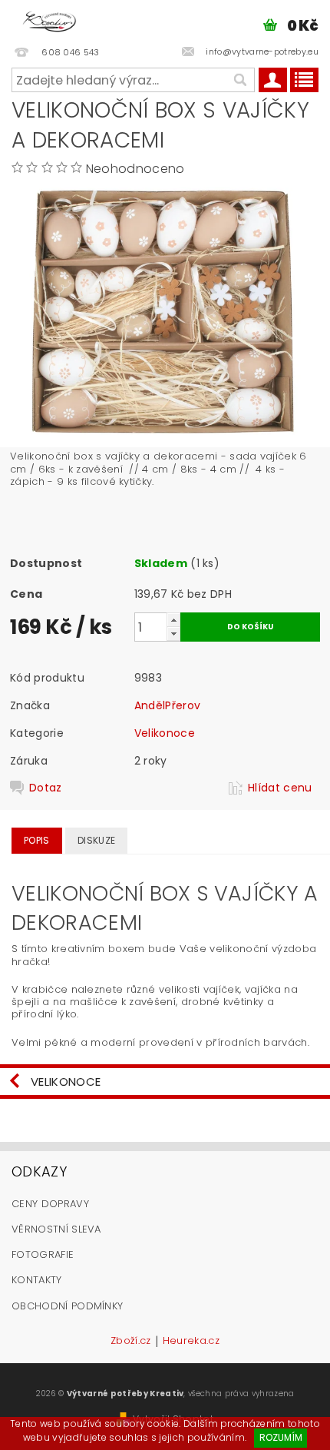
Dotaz (45, 788)
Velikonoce (164, 733)
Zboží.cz (131, 1342)
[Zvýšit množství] (173, 619)
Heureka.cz (191, 1342)
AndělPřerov (167, 705)
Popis (37, 840)
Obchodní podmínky (67, 1306)
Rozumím (280, 1437)
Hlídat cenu (280, 788)
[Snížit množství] (173, 633)
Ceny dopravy (50, 1203)
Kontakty (37, 1279)
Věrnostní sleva (56, 1229)
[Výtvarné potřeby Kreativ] (49, 20)
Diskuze (96, 840)
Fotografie (43, 1254)
